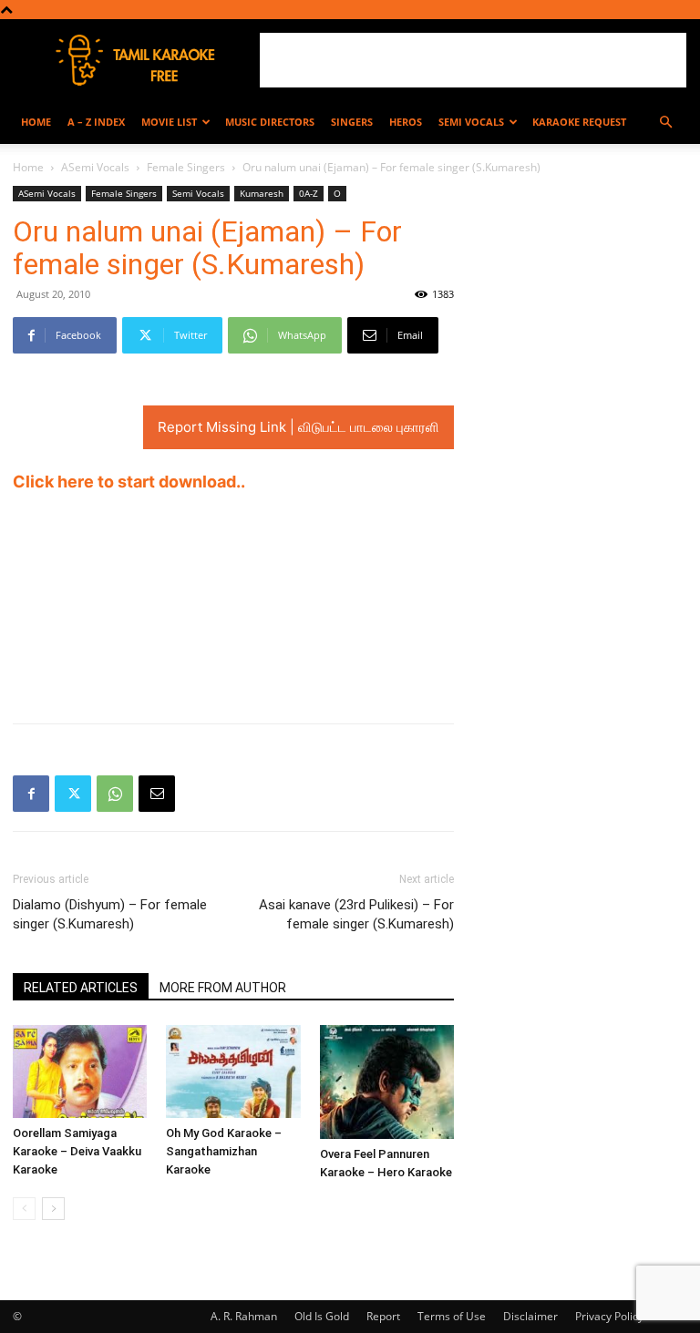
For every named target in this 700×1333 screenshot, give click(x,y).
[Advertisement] (473, 60)
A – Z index (96, 121)
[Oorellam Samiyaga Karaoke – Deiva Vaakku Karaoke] (80, 1071)
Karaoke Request (579, 121)
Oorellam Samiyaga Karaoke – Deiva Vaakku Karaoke (77, 1151)
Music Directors (269, 121)
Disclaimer (530, 1316)
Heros (405, 121)
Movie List (169, 121)
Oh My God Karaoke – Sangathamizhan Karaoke (224, 1151)
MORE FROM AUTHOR (223, 987)
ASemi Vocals (95, 167)
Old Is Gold (321, 1316)
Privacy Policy (609, 1316)
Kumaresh (261, 193)
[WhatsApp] (115, 793)
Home (36, 121)
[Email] (157, 793)
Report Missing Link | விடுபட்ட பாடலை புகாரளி (298, 427)
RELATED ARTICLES (81, 987)
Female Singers (186, 167)
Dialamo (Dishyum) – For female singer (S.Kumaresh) (110, 914)
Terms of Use (451, 1316)
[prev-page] (24, 1208)
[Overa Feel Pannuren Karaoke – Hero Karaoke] (387, 1081)
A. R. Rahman (244, 1316)
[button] (665, 122)
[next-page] (53, 1208)
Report (383, 1316)
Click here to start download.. (129, 481)
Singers (352, 121)
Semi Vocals (471, 121)
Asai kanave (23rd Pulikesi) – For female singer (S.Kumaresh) (356, 914)
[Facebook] (31, 793)
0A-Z (308, 193)
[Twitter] (73, 793)
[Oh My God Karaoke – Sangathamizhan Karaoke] (233, 1071)
